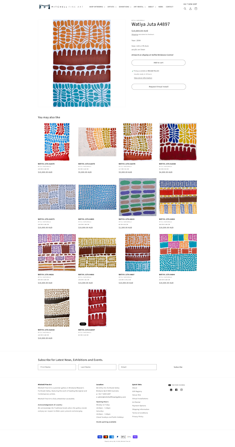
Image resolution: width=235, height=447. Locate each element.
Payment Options (139, 406)
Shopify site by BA (110, 441)
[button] (97, 6)
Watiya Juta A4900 (86, 275)
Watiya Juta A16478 (127, 164)
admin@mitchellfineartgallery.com (112, 397)
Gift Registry (137, 391)
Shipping (135, 34)
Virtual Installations (140, 398)
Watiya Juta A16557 (86, 330)
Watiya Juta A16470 (86, 164)
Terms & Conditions (140, 413)
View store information (143, 78)
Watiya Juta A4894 (167, 219)
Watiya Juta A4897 (126, 275)
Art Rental (136, 402)
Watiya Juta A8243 (126, 219)
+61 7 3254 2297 (190, 4)
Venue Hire (136, 395)
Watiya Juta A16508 (167, 164)
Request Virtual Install (159, 86)
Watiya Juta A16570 (46, 164)
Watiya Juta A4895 (86, 219)
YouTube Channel (178, 385)
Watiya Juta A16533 (46, 330)
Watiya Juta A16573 (46, 219)
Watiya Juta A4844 (167, 275)
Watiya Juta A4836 (46, 275)
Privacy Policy (137, 416)
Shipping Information (140, 409)
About (134, 388)
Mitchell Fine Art (125, 441)
